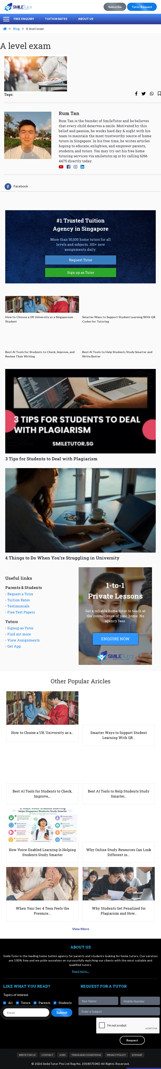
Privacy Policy (116, 1054)
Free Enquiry (24, 18)
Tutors (25, 1003)
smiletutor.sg (106, 156)
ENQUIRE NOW (115, 638)
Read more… (80, 971)
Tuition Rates (56, 18)
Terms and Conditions (86, 1054)
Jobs (62, 1054)
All (10, 1003)
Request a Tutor (20, 594)
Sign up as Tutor (80, 272)
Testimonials (18, 606)
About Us (85, 18)
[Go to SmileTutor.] (5, 29)
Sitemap (137, 1054)
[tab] (16, 187)
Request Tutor (80, 260)
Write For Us (27, 1054)
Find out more (19, 634)
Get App (14, 646)
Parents (44, 1003)
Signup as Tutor (20, 628)
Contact (47, 1054)
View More (80, 929)
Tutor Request (142, 7)
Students (65, 1003)
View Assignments (23, 640)
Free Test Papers (21, 612)
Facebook (20, 186)
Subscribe (115, 7)
